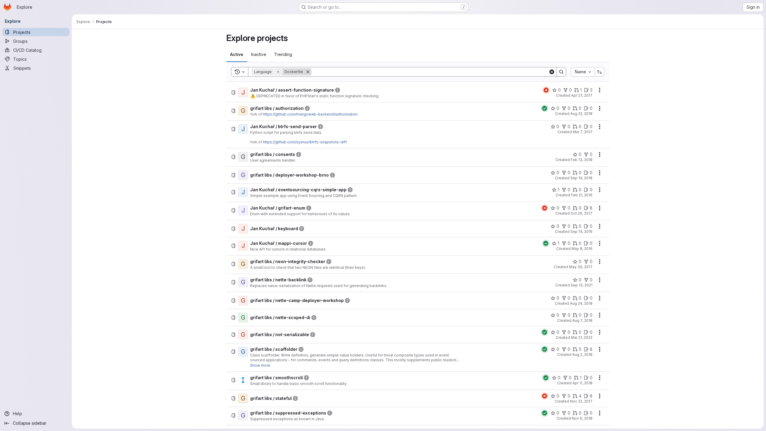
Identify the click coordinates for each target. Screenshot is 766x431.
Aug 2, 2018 (582, 354)
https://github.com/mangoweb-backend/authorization (310, 114)
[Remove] (307, 71)
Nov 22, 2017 (581, 401)
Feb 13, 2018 (581, 159)
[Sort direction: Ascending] (599, 72)
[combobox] (583, 72)
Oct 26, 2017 (581, 213)
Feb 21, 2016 (581, 195)
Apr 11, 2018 (582, 383)
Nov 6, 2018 (582, 418)
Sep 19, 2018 (581, 178)
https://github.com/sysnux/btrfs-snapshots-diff (305, 142)
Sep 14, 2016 (581, 231)
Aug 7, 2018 (582, 320)
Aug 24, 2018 (581, 303)
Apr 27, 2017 (581, 95)
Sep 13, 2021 (581, 285)
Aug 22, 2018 (581, 113)
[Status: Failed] (546, 90)
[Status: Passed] (544, 108)
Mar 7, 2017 (582, 132)
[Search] (561, 72)
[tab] (236, 54)
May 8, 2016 (582, 248)
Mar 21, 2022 (581, 337)
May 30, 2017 (580, 267)
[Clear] (551, 71)
